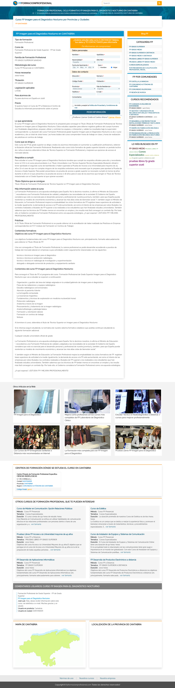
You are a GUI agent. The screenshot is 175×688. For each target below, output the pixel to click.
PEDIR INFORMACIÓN (96, 112)
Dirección (75, 76)
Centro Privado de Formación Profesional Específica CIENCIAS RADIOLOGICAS (37, 475)
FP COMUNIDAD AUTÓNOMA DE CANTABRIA (141, 85)
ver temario (36, 524)
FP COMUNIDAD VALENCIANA (140, 89)
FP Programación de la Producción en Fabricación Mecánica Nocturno (144, 134)
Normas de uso (66, 678)
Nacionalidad (77, 60)
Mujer (115, 67)
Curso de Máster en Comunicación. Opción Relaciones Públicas (44, 508)
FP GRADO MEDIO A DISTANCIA (140, 56)
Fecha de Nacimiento (80, 65)
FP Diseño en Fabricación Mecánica (144, 128)
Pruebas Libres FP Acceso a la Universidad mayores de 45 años (45, 534)
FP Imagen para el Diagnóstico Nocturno (34, 598)
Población (100, 81)
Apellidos (100, 54)
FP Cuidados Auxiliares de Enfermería (140, 105)
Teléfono (75, 92)
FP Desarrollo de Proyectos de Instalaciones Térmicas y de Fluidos (144, 122)
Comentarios (76, 97)
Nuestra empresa (107, 678)
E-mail (99, 92)
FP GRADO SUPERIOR (137, 47)
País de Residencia (103, 86)
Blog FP (144, 34)
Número (100, 76)
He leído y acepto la (96, 106)
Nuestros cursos (86, 678)
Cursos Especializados (139, 65)
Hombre (103, 67)
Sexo (100, 65)
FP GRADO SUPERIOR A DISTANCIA (141, 53)
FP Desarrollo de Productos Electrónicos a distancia (113, 560)
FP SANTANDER (21, 23)
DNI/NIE (100, 60)
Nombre (75, 54)
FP (33, 13)
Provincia (75, 86)
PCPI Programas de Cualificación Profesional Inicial (143, 69)
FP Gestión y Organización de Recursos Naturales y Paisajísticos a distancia (144, 112)
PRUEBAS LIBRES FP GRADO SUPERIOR (143, 59)
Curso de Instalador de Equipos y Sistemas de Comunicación (117, 534)
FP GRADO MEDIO (135, 49)
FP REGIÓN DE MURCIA (137, 92)
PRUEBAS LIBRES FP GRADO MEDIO (142, 62)
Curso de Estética (98, 508)
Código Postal (77, 81)
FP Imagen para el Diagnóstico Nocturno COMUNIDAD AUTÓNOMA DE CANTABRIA (67, 13)
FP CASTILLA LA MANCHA (138, 81)
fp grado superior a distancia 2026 (143, 158)
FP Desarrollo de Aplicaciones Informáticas (36, 560)
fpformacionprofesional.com (78, 685)
